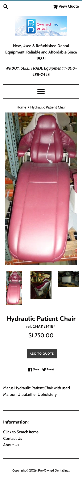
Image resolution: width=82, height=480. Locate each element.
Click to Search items (20, 431)
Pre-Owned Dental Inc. (53, 470)
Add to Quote (42, 353)
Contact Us (12, 438)
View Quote (68, 6)
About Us (11, 444)
